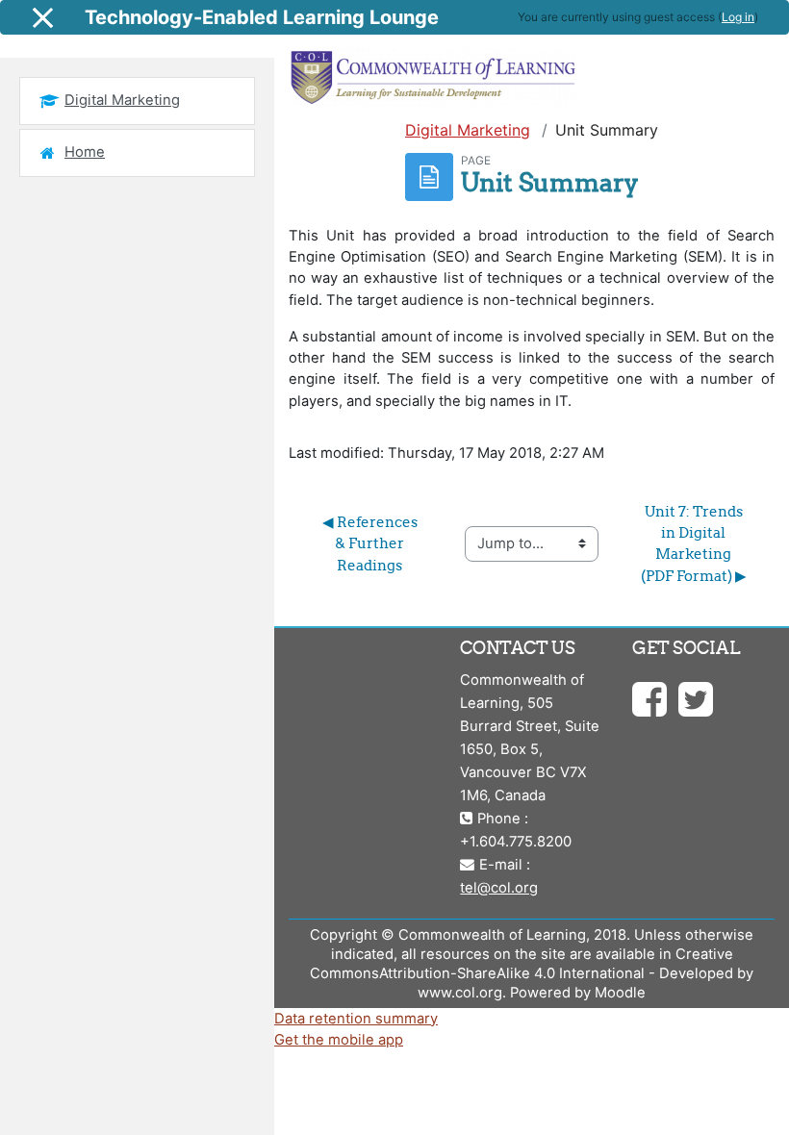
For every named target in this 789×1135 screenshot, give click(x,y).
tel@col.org (499, 887)
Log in (738, 17)
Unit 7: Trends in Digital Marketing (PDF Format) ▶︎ (694, 543)
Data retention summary (356, 1018)
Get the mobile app (338, 1039)
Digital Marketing (467, 129)
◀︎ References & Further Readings (371, 543)
